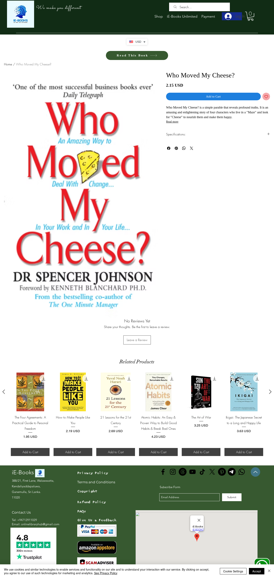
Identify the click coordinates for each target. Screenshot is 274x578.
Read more (172, 121)
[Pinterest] (222, 472)
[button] (250, 16)
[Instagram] (173, 472)
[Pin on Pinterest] (176, 148)
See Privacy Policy (105, 573)
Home (8, 64)
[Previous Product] (3, 391)
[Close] (269, 571)
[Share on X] (191, 148)
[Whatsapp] (242, 472)
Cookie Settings (233, 571)
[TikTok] (202, 472)
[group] (137, 414)
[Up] (255, 472)
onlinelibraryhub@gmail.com (40, 524)
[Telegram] (232, 472)
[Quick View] (30, 392)
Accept (256, 571)
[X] (212, 472)
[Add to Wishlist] (266, 97)
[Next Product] (270, 391)
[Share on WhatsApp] (184, 148)
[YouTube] (192, 472)
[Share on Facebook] (168, 148)
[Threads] (183, 472)
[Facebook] (163, 472)
